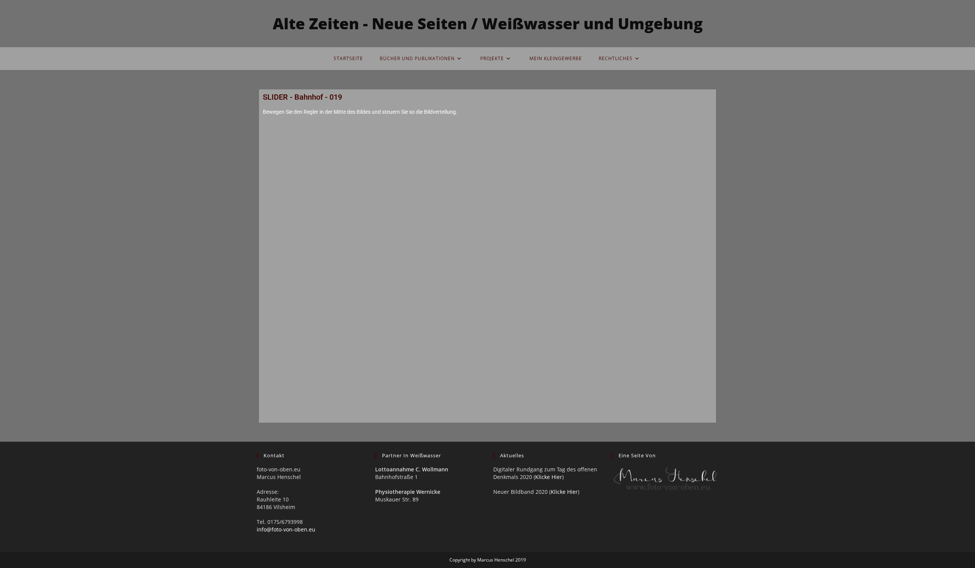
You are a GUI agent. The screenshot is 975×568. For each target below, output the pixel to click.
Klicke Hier (548, 476)
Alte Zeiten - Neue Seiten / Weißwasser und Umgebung (488, 23)
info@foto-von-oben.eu (286, 529)
